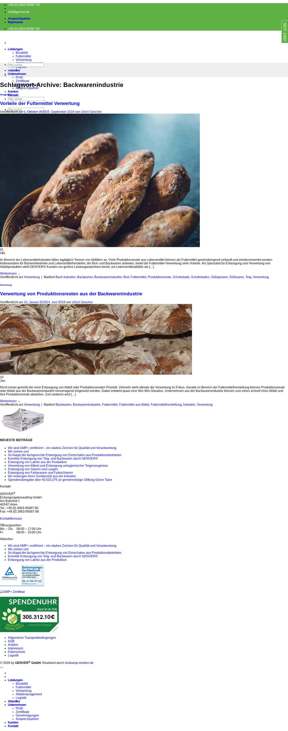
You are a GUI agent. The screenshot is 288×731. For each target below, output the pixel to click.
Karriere (13, 91)
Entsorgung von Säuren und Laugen (33, 469)
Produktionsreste (159, 277)
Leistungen (15, 49)
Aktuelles (14, 70)
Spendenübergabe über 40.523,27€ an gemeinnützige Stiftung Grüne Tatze (60, 479)
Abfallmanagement (29, 694)
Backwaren (63, 404)
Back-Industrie (66, 277)
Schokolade (181, 277)
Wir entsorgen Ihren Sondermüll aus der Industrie (42, 476)
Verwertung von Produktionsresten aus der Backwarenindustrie (71, 293)
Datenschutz (16, 651)
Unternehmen (17, 74)
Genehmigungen (27, 715)
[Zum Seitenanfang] (1, 667)
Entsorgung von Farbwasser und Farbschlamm (40, 472)
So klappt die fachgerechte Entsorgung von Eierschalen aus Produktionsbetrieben (64, 455)
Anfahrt (13, 644)
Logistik (13, 655)
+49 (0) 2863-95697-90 (24, 4)
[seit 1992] (276, 46)
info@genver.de (19, 12)
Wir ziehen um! (18, 451)
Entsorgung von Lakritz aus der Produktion (37, 462)
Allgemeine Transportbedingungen (32, 637)
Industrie (189, 404)
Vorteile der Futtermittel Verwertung (40, 103)
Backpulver (85, 277)
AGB (11, 641)
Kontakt (13, 95)
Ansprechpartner (19, 18)
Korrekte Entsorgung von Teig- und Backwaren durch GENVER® (53, 458)
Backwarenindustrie (108, 277)
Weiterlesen (10, 273)
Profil (19, 77)
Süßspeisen (219, 277)
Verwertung (24, 59)
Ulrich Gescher (91, 111)
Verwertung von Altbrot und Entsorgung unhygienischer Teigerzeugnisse (58, 465)
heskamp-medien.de (79, 662)
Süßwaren (236, 277)
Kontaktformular (11, 518)
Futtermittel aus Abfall (134, 404)
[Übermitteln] (9, 69)
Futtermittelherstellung (166, 404)
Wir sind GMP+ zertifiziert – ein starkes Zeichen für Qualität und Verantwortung (62, 448)
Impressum (15, 22)
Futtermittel (23, 56)
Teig (248, 277)
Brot (126, 277)
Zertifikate (22, 81)
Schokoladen (200, 277)
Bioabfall (22, 52)
